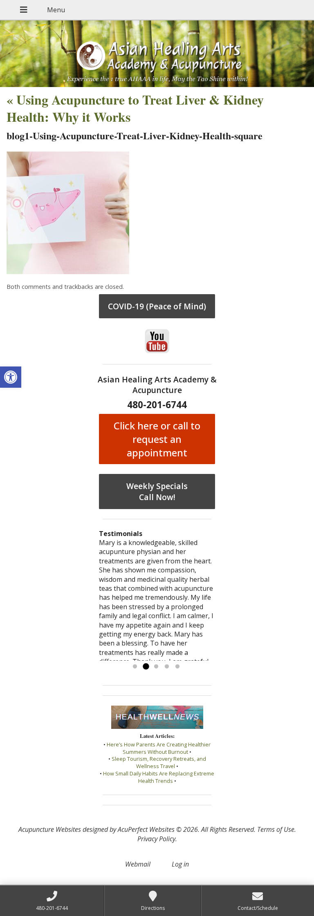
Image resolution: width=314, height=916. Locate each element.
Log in (180, 864)
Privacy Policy (156, 838)
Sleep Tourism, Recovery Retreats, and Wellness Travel (159, 762)
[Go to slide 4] (167, 667)
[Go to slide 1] (135, 667)
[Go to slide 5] (177, 667)
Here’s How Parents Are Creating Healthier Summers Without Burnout (159, 748)
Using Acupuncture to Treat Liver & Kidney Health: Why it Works (135, 108)
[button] (10, 377)
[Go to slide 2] (145, 667)
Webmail (137, 864)
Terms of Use (275, 829)
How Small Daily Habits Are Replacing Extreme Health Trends (158, 777)
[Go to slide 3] (156, 667)
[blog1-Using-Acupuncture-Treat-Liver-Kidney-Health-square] (68, 271)
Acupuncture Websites (49, 829)
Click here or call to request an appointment (157, 439)
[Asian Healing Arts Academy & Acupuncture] (157, 53)
